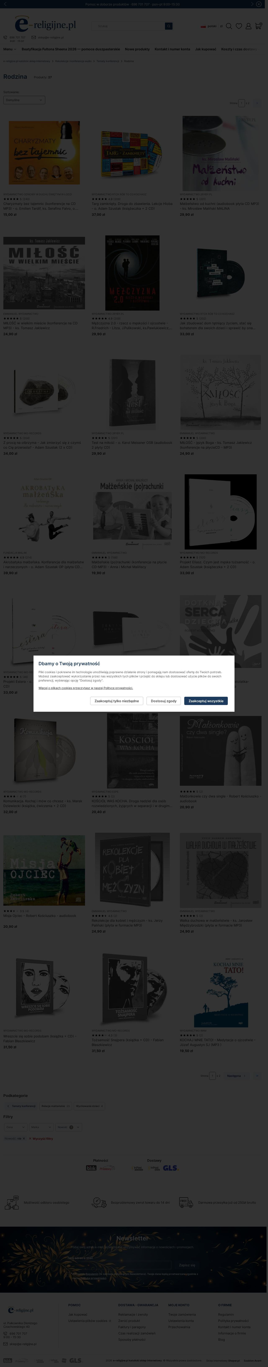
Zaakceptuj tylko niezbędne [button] (117, 701)
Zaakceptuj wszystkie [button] (206, 701)
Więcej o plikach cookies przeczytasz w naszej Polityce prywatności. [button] (86, 687)
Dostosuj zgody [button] (164, 701)
